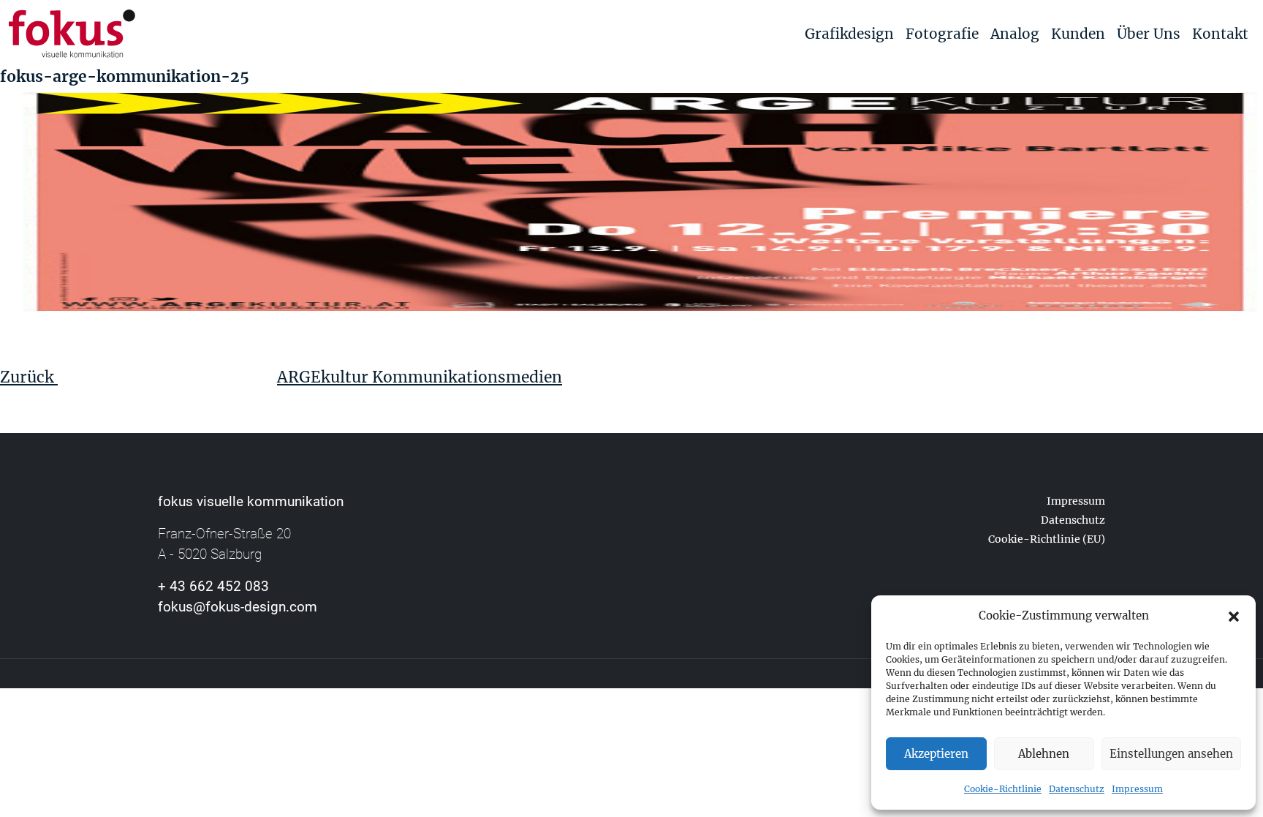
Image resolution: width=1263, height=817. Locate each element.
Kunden (1078, 33)
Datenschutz (1076, 788)
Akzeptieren (936, 754)
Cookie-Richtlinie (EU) (1046, 539)
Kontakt (1220, 33)
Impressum (1137, 788)
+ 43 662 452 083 (213, 586)
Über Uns (1148, 33)
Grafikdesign (849, 33)
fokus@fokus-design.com (237, 606)
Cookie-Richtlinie (1003, 788)
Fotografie (942, 33)
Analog (1014, 33)
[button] (1233, 616)
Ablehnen (1043, 754)
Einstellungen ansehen (1171, 754)
